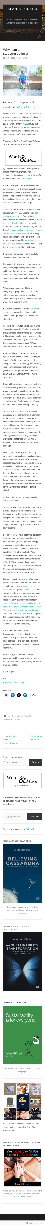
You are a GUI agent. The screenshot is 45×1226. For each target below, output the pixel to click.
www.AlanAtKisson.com (13, 682)
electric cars (28, 590)
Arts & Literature (14, 716)
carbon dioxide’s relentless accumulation (22, 223)
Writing (17, 719)
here (25, 124)
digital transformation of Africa (25, 610)
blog (30, 797)
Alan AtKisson (23, 8)
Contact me (27, 179)
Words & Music (26, 107)
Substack (30, 829)
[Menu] (7, 37)
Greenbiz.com (35, 114)
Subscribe (34, 816)
